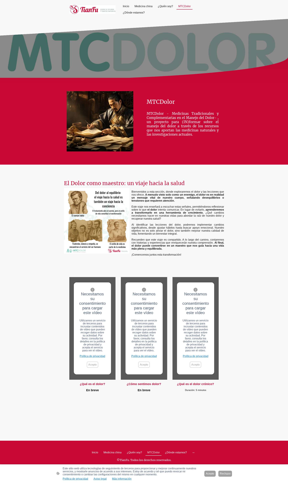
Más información (122, 478)
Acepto (92, 364)
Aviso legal (100, 478)
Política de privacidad (92, 356)
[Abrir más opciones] (193, 452)
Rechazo (225, 473)
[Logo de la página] (92, 9)
